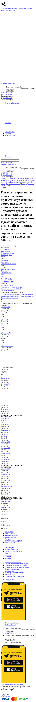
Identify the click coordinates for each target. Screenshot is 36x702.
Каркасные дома (10, 542)
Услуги (7, 135)
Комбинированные (26, 294)
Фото (6, 155)
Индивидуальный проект (13, 541)
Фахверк (24, 184)
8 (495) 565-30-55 (6, 92)
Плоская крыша (12, 298)
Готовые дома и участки (13, 562)
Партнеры (8, 555)
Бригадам (8, 557)
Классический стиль (17, 182)
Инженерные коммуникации (14, 572)
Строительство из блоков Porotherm (17, 567)
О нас (7, 546)
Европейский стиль (13, 184)
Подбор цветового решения (14, 576)
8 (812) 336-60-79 (6, 98)
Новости (8, 558)
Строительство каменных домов (16, 565)
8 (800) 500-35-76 (10, 625)
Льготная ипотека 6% (8, 83)
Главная (3, 178)
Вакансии (8, 553)
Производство (9, 132)
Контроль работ (10, 574)
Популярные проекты (23, 178)
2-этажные (11, 178)
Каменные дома (6, 296)
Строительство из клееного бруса (16, 564)
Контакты (8, 157)
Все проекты (5, 294)
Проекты (8, 123)
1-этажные (15, 296)
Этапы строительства (12, 569)
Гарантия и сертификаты (13, 551)
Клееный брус (15, 294)
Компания (8, 103)
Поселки (8, 133)
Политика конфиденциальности (12, 684)
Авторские (31, 296)
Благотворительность (12, 549)
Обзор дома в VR (11, 579)
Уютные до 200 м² (14, 180)
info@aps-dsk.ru (6, 696)
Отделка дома (9, 571)
